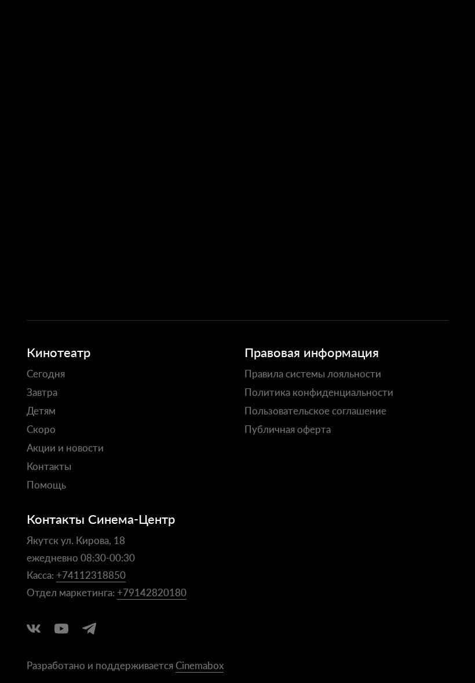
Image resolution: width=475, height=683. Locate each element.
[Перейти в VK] (34, 629)
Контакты (49, 466)
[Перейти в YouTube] (61, 629)
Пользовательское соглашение (315, 410)
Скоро (41, 429)
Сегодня (46, 373)
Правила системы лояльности (312, 373)
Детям (41, 410)
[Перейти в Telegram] (89, 629)
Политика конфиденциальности (318, 392)
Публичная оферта (287, 429)
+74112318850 (91, 575)
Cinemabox (200, 665)
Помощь (46, 484)
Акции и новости (65, 447)
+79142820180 (152, 592)
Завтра (42, 392)
